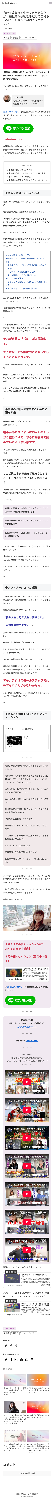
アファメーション (9, 33)
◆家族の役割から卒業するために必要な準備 (27, 173)
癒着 (7, 38)
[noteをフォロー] (26, 1359)
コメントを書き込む (27, 1473)
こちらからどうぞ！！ (27, 1026)
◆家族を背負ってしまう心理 (20, 170)
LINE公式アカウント (12, 112)
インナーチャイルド (29, 38)
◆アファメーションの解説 (20, 176)
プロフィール (32, 1040)
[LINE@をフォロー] (32, 1359)
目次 (24, 165)
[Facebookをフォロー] (11, 1359)
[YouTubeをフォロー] (21, 1359)
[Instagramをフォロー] (16, 1359)
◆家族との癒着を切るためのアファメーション (28, 180)
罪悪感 (15, 38)
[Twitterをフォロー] (5, 1359)
